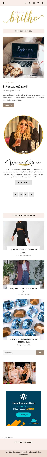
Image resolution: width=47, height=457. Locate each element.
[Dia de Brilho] (23, 17)
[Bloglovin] (37, 3)
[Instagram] (33, 3)
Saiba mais (23, 183)
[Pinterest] (29, 3)
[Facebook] (24, 3)
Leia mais (8, 105)
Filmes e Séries (9, 82)
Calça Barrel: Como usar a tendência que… (23, 290)
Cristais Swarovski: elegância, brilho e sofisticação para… (23, 340)
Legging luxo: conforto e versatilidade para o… (23, 251)
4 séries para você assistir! (15, 86)
